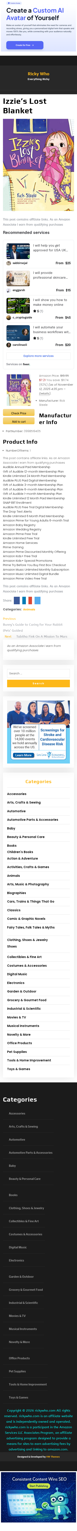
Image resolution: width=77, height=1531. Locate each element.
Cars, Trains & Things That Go (30, 901)
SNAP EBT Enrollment (17, 502)
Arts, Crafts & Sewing (24, 802)
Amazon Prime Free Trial (20, 534)
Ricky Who (38, 73)
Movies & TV (16, 1017)
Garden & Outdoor (21, 991)
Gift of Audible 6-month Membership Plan (33, 489)
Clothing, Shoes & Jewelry (27, 940)
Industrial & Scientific (24, 1009)
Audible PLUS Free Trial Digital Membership (33, 507)
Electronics (15, 983)
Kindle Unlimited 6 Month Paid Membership (33, 516)
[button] (38, 92)
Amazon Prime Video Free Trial (25, 578)
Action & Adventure (22, 858)
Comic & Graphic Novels (26, 919)
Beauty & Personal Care (26, 837)
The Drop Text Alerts (17, 511)
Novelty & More (19, 1034)
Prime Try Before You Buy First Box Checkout (34, 565)
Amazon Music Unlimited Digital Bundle (31, 574)
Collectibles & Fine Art (24, 957)
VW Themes (53, 1456)
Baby (11, 828)
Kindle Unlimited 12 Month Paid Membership (34, 498)
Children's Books (20, 852)
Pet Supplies (17, 1052)
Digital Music (17, 974)
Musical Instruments (23, 1026)
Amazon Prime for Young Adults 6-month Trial (36, 520)
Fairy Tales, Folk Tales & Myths (31, 927)
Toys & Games (18, 1069)
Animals (29, 609)
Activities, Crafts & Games (28, 867)
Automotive (16, 811)
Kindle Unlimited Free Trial (21, 538)
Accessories (16, 794)
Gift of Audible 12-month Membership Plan (33, 471)
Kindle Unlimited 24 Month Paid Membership (34, 476)
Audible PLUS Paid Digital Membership (30, 480)
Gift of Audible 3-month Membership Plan (33, 485)
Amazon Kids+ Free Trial (20, 556)
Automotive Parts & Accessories (32, 820)
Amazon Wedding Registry (22, 529)
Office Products (19, 1043)
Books (12, 846)
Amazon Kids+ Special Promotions (27, 561)
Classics (14, 910)
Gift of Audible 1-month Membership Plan (32, 494)
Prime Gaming (13, 547)
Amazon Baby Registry (19, 525)
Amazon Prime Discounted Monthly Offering (34, 552)
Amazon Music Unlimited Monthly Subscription (36, 569)
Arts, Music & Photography (28, 884)
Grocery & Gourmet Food (26, 1000)
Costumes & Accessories (27, 966)
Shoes (12, 946)
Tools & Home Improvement (29, 1060)
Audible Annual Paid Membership (26, 467)
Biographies (16, 893)
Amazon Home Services (20, 543)
